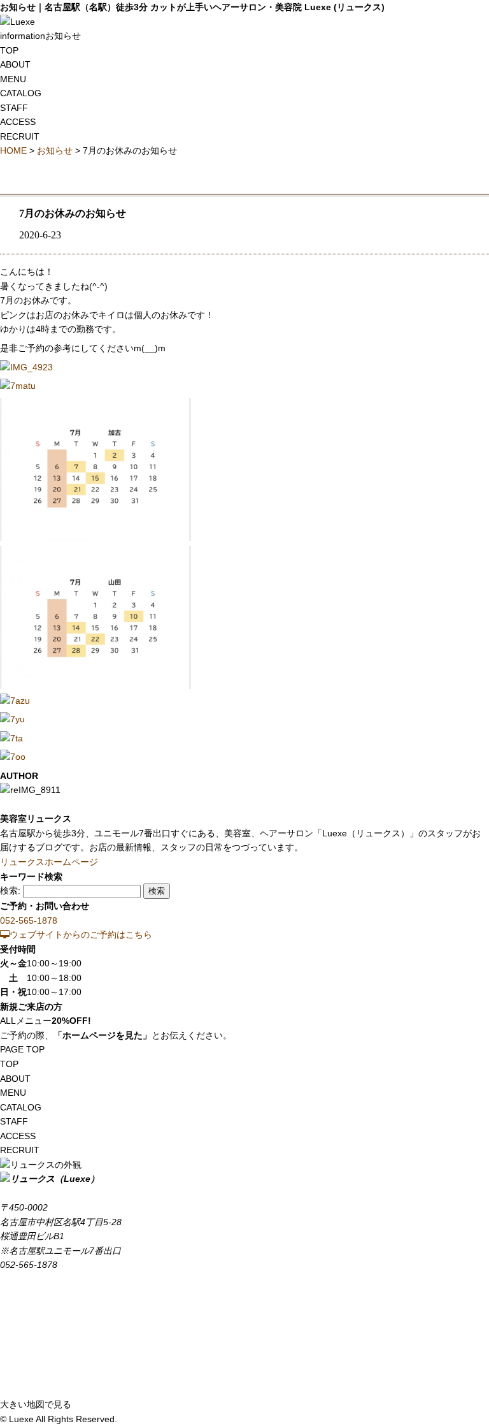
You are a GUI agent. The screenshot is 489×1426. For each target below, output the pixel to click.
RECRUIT (19, 136)
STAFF (14, 108)
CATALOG (20, 93)
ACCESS (18, 122)
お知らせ (55, 150)
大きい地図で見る (35, 1404)
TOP (9, 50)
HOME (13, 150)
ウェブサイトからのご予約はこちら (81, 934)
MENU (13, 79)
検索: (10, 890)
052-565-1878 (28, 920)
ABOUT (15, 64)
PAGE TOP (22, 1049)
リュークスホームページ (49, 862)
